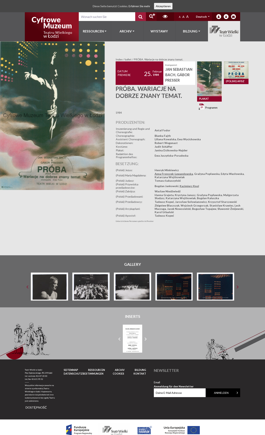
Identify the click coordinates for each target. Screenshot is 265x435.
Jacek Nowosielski (179, 208)
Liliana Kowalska (165, 139)
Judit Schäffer (163, 146)
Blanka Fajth (163, 135)
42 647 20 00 (41, 376)
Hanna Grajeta (164, 195)
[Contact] (233, 16)
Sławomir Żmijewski (230, 208)
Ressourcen (93, 31)
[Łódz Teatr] (52, 26)
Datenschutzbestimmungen (83, 373)
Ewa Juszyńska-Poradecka (171, 155)
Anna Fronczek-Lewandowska (174, 173)
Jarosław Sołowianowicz (191, 201)
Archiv (126, 31)
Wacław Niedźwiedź (168, 191)
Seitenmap (71, 369)
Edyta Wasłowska (232, 173)
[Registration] (226, 16)
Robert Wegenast (166, 143)
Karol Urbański (164, 212)
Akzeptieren (163, 6)
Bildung (190, 31)
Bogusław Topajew (204, 208)
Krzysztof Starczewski (222, 201)
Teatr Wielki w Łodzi (224, 31)
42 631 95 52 (37, 379)
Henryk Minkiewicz (167, 170)
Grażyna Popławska (207, 173)
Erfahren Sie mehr (139, 6)
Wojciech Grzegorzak (194, 205)
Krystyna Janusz (185, 195)
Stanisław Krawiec (221, 205)
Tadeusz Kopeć (164, 201)
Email (174, 382)
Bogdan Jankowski (166, 186)
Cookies (118, 373)
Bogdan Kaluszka (208, 198)
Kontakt (139, 373)
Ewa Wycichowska (189, 139)
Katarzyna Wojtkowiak (170, 177)
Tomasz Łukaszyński (168, 180)
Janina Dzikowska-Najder (171, 150)
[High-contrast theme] (165, 16)
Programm (210, 107)
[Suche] (140, 16)
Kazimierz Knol (189, 186)
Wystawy (159, 31)
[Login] (218, 16)
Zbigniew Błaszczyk (167, 205)
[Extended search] (151, 16)
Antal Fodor (162, 130)
